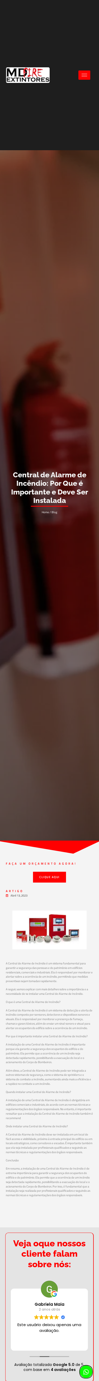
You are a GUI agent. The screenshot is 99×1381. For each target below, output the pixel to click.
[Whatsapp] (86, 1372)
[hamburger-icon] (84, 75)
